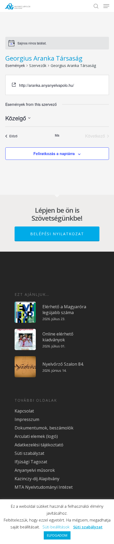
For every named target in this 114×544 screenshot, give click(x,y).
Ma (57, 135)
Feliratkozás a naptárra (54, 153)
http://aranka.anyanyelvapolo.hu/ (46, 85)
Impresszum (27, 419)
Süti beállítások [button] (55, 526)
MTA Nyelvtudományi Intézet (44, 487)
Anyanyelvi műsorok (35, 470)
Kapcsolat (24, 411)
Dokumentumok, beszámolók (44, 428)
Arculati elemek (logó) (36, 436)
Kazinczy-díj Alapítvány (37, 479)
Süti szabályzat (29, 453)
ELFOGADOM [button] (57, 535)
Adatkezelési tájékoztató (39, 445)
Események (15, 65)
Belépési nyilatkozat (57, 233)
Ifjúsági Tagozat (31, 462)
